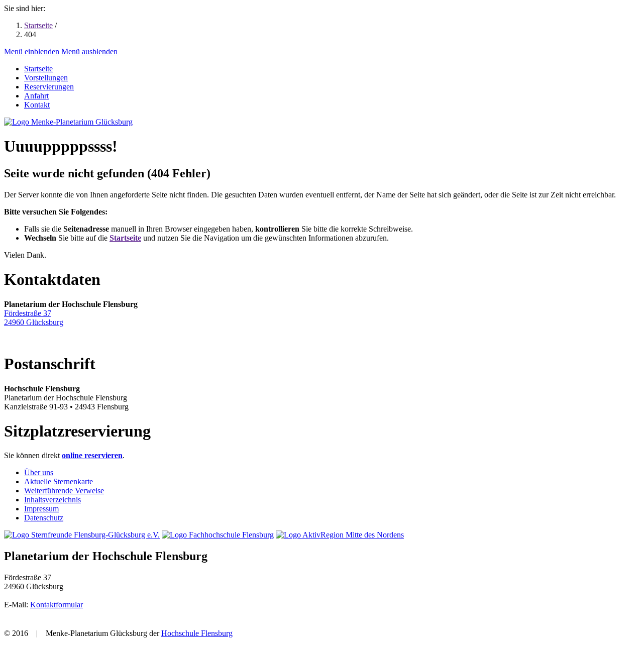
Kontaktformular (56, 604)
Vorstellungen (46, 77)
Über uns (38, 472)
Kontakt (37, 104)
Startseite (38, 25)
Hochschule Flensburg (197, 633)
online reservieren (92, 455)
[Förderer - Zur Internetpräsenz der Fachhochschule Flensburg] (218, 534)
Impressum (41, 508)
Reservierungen (49, 86)
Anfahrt (36, 95)
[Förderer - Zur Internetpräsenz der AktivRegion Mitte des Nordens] (340, 534)
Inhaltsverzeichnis (52, 499)
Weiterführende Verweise (64, 490)
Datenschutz (43, 517)
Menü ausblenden (89, 51)
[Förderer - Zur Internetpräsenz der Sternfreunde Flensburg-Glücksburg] (82, 534)
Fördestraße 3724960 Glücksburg (33, 318)
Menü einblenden (31, 51)
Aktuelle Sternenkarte (58, 481)
